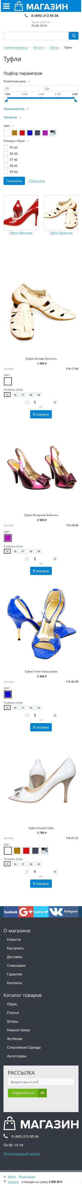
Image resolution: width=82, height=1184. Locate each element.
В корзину (41, 414)
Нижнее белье (18, 1029)
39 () (13, 172)
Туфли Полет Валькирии (41, 671)
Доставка (14, 956)
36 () (13, 153)
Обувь (12, 1003)
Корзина (13, 1182)
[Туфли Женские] (20, 212)
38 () (13, 166)
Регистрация (27, 1176)
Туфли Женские (20, 233)
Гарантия (14, 974)
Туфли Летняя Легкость (41, 359)
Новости (14, 939)
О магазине (16, 965)
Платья (13, 1012)
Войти (12, 1176)
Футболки (14, 1038)
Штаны (12, 1021)
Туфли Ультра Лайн (41, 828)
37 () (13, 159)
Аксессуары (16, 1055)
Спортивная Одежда (24, 1047)
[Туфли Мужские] (61, 212)
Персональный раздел (21, 1153)
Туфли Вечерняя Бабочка (41, 515)
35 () (13, 147)
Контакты (14, 982)
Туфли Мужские (61, 233)
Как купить (15, 948)
